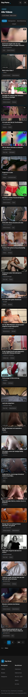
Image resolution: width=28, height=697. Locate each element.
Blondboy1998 (6, 581)
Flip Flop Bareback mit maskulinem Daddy (12, 429)
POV (13, 635)
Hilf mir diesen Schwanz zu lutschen (12, 147)
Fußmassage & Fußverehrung (10, 378)
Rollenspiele (11, 152)
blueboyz (5, 380)
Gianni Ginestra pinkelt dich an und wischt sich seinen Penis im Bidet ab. (12, 630)
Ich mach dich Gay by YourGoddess (12, 122)
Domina (4, 127)
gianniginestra (6, 632)
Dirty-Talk (5, 152)
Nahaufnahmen (15, 75)
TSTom (4, 72)
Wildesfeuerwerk (7, 249)
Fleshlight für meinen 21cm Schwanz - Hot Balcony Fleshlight (13, 96)
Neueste (4, 21)
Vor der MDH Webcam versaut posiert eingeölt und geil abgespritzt (13, 325)
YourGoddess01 (7, 124)
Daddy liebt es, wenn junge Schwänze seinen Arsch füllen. (13, 475)
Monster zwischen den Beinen (11, 604)
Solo (13, 227)
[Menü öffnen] (25, 2)
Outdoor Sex (5, 358)
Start (2, 648)
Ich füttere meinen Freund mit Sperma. (13, 197)
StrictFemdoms (6, 99)
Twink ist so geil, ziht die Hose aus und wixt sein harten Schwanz (13, 578)
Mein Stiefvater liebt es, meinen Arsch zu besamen (14, 501)
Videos (3, 669)
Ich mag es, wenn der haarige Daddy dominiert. (12, 452)
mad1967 (5, 174)
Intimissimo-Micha (7, 405)
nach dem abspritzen (8, 403)
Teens (13, 202)
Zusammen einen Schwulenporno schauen (12, 273)
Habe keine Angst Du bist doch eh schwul (12, 551)
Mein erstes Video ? (8, 70)
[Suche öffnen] (20, 2)
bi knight (5, 301)
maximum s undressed (8, 328)
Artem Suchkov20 (7, 47)
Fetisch (9, 127)
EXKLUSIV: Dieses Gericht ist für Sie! (12, 222)
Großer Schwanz (10, 50)
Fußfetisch (10, 383)
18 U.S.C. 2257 (18, 676)
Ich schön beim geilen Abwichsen (11, 299)
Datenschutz (18, 673)
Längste (14, 24)
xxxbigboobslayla (7, 149)
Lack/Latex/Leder (12, 177)
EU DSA (17, 684)
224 (19, 642)
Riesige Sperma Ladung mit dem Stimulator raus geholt (11, 524)
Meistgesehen (11, 21)
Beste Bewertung (21, 21)
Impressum (18, 669)
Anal (4, 50)
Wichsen (14, 102)
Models (3, 673)
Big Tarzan (5, 606)
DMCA (16, 680)
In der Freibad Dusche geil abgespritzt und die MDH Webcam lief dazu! (13, 352)
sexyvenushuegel (7, 276)
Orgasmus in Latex (7, 172)
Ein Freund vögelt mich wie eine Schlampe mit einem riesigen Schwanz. (13, 44)
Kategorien (4, 676)
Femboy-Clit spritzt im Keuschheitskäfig (13, 248)
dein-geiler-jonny (7, 527)
